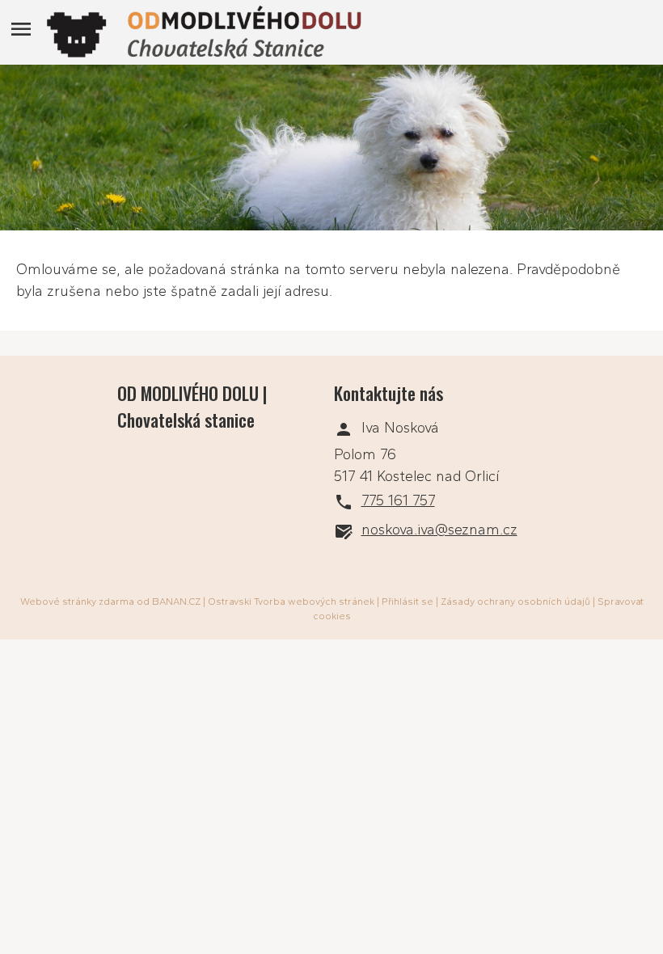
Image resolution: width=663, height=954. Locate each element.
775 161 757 (398, 500)
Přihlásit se (407, 601)
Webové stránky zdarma (77, 601)
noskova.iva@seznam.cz (439, 529)
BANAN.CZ (176, 601)
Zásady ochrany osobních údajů (515, 601)
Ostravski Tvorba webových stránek (291, 601)
